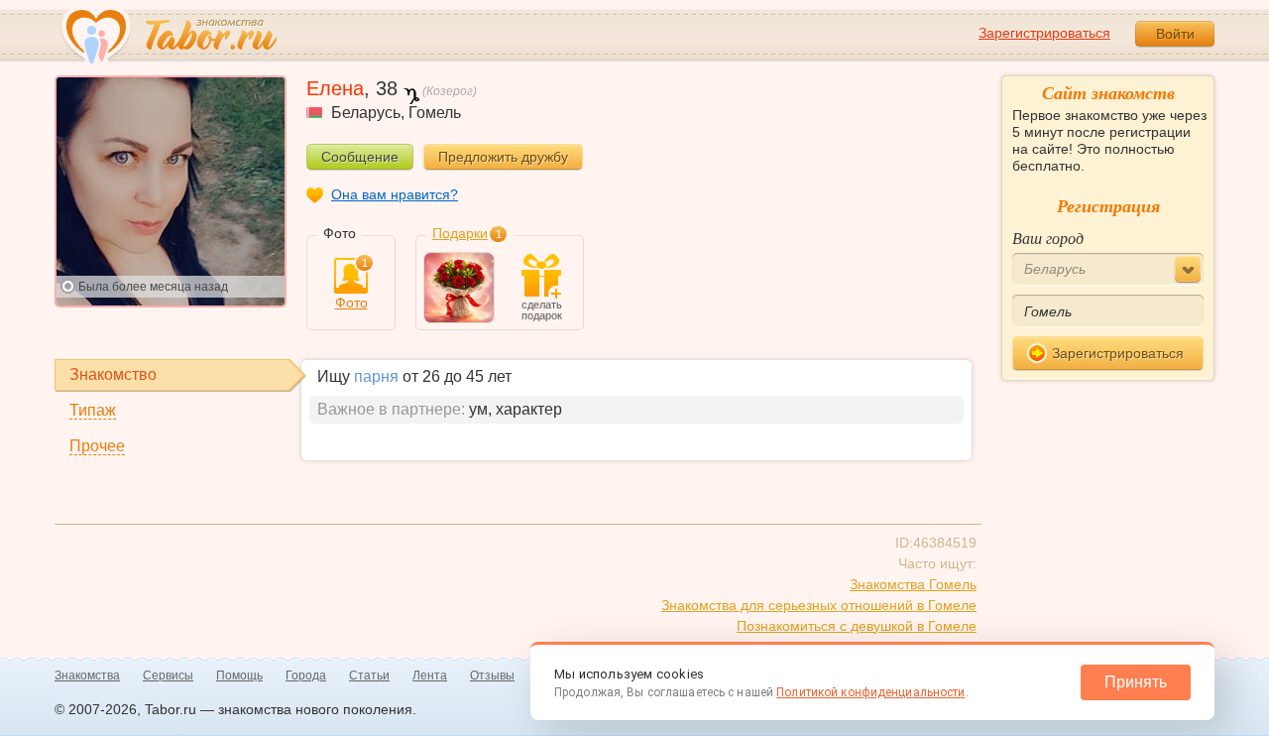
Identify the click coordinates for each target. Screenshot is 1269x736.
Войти (1175, 34)
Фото (351, 284)
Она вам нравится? (394, 194)
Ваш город (1048, 237)
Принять (1135, 682)
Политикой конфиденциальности (870, 692)
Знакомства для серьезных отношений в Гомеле (819, 605)
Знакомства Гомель (913, 584)
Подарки (460, 233)
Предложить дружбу (503, 157)
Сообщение (360, 157)
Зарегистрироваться (1044, 33)
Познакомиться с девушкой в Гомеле (857, 626)
